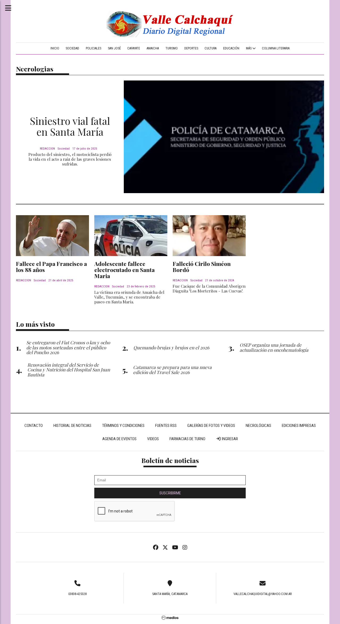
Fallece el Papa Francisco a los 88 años (51, 266)
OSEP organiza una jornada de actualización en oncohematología (274, 347)
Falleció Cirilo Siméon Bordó (202, 266)
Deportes (191, 48)
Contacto (33, 425)
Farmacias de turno (187, 438)
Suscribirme (170, 493)
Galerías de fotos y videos (211, 425)
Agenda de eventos (119, 438)
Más (249, 48)
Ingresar (229, 438)
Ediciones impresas (299, 425)
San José (114, 48)
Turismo (171, 48)
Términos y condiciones (123, 425)
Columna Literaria (276, 48)
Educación (231, 48)
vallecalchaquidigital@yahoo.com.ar (262, 594)
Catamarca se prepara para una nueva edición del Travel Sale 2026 (172, 369)
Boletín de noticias (170, 460)
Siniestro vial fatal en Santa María (70, 126)
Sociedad (72, 48)
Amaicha (153, 48)
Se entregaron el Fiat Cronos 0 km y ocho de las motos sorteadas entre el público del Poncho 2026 (68, 347)
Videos (153, 438)
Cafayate (133, 48)
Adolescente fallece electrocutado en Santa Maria (124, 269)
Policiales (93, 48)
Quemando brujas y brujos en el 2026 (171, 347)
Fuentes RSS (166, 425)
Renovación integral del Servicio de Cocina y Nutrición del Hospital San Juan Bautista (68, 370)
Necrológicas (258, 425)
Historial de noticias (72, 425)
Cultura (210, 48)
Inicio (54, 48)
